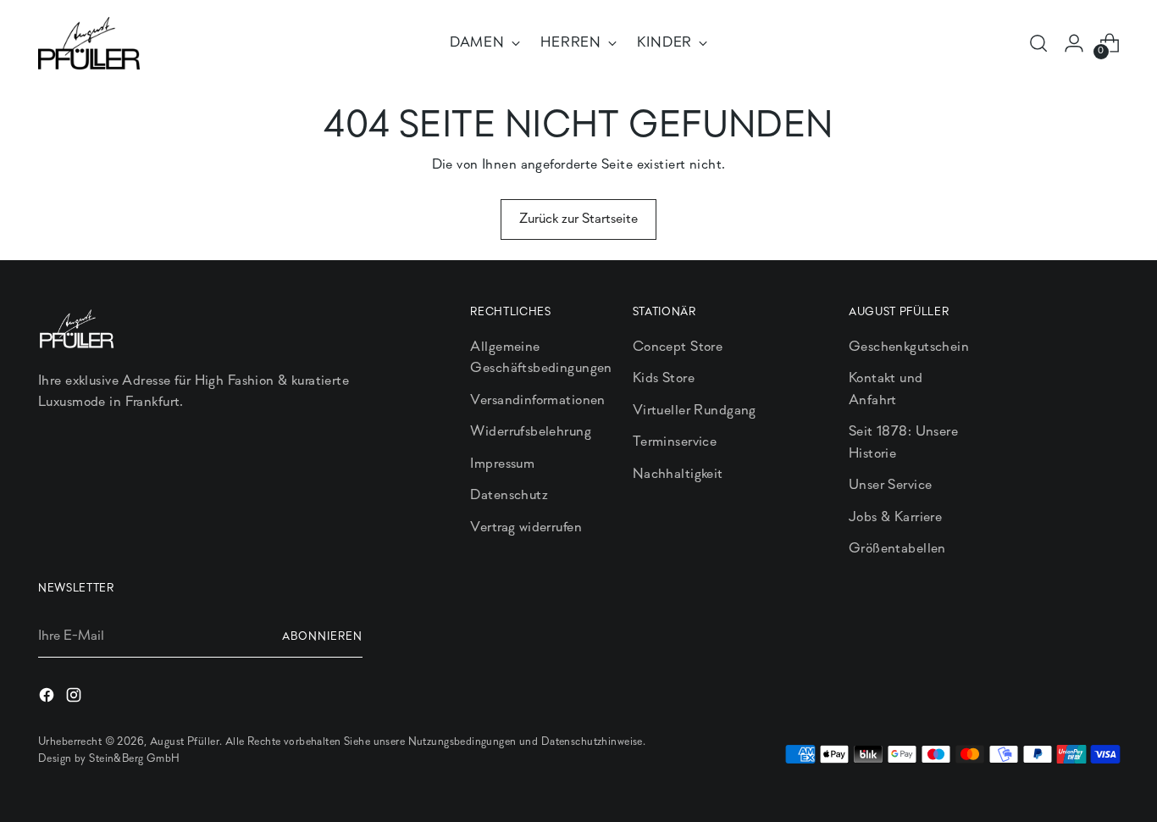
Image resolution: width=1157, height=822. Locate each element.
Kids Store (664, 378)
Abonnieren (322, 636)
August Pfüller (184, 741)
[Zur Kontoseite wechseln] (1074, 43)
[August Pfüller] (89, 43)
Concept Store (678, 347)
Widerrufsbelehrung (530, 432)
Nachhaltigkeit (678, 474)
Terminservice (675, 442)
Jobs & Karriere (895, 517)
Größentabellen (897, 549)
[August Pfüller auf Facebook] (48, 698)
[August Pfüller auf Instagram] (75, 698)
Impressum (502, 464)
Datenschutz (509, 495)
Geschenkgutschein (909, 347)
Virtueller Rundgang (694, 410)
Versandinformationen (538, 400)
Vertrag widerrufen (526, 527)
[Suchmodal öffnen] (1038, 43)
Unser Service (891, 485)
